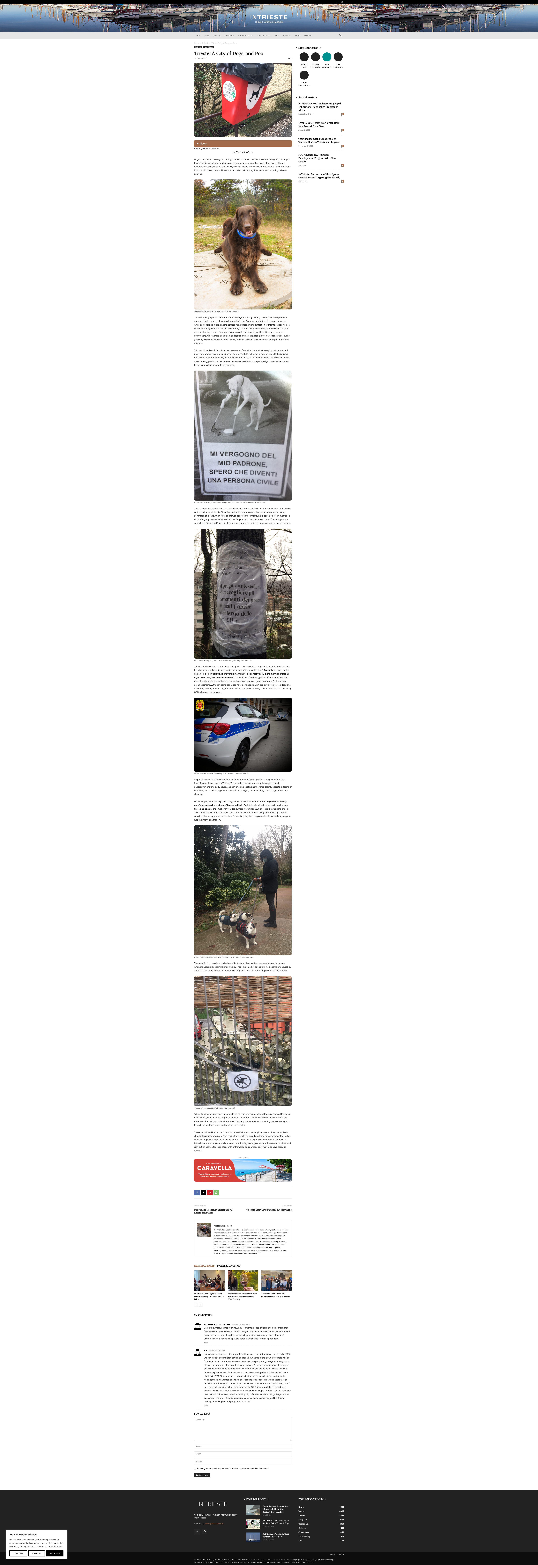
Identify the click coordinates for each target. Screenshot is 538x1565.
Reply (206, 1342)
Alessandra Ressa (223, 1225)
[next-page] (200, 1305)
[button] (340, 35)
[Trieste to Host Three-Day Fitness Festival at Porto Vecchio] (276, 1280)
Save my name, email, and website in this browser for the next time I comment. (233, 1468)
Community (229, 35)
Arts (277, 35)
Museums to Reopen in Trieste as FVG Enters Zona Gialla (213, 1211)
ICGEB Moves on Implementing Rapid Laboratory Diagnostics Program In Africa (319, 107)
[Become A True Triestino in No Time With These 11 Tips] (253, 1524)
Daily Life (217, 35)
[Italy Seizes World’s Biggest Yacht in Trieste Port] (253, 1537)
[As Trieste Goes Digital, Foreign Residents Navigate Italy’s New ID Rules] (209, 1280)
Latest (211, 47)
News (207, 35)
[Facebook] (337, 2)
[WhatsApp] (216, 1192)
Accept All (55, 1553)
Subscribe (304, 72)
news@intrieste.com (214, 1523)
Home (198, 35)
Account (308, 35)
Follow (315, 53)
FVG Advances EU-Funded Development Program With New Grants (317, 158)
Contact (341, 1555)
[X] (203, 1192)
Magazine (287, 35)
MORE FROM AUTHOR (228, 1265)
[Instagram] (342, 2)
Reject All (36, 1553)
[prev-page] (196, 1305)
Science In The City (245, 35)
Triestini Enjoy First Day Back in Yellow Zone (269, 1209)
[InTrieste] (269, 18)
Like (304, 53)
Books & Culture (264, 35)
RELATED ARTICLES (204, 1265)
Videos (297, 35)
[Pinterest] (210, 1192)
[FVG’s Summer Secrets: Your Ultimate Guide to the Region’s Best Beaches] (253, 1510)
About (332, 1555)
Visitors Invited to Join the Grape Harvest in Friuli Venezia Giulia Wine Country (242, 1297)
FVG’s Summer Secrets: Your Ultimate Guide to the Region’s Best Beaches (276, 1509)
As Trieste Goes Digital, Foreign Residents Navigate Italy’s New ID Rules (209, 1297)
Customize (18, 1553)
